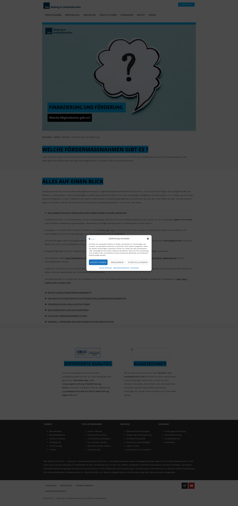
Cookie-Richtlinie (105, 268)
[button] (148, 238)
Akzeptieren (98, 262)
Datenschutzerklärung (121, 268)
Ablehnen (117, 262)
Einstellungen (138, 262)
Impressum (135, 268)
